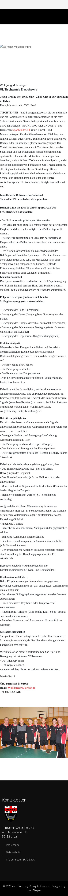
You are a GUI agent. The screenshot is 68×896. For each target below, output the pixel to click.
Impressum (12, 845)
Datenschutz (12, 852)
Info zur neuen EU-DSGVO (20, 859)
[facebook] (32, 4)
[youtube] (36, 4)
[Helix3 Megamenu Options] (64, 16)
